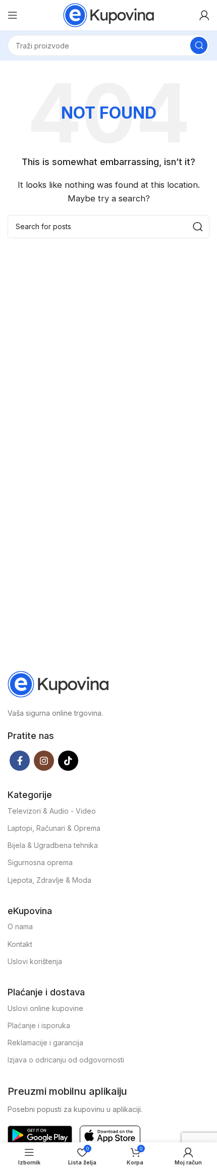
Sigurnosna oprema (40, 862)
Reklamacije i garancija (45, 1042)
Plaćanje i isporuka (39, 1025)
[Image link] (58, 683)
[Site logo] (108, 14)
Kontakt (20, 944)
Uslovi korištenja (35, 961)
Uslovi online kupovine (45, 1008)
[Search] (198, 45)
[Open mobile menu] (13, 15)
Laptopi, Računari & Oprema (54, 828)
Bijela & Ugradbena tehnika (53, 845)
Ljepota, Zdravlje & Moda (49, 880)
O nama (20, 926)
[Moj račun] (204, 15)
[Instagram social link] (44, 761)
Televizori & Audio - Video (52, 811)
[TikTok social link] (68, 761)
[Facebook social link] (20, 761)
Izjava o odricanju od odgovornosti (66, 1059)
